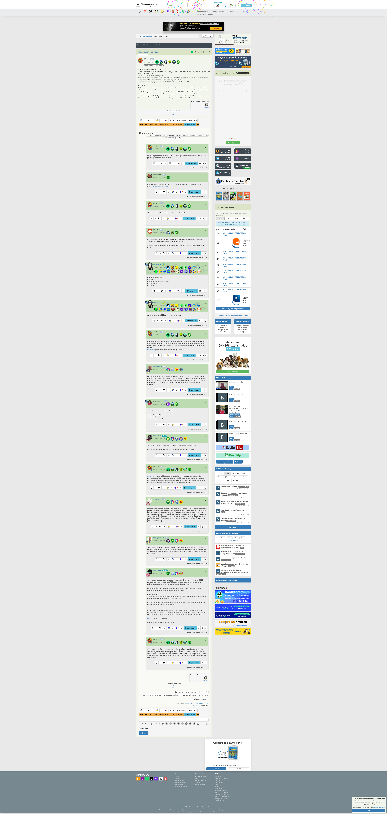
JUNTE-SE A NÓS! (233, 372)
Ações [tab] (234, 477)
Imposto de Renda (181, 787)
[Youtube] (165, 778)
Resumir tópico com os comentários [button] (187, 692)
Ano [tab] (238, 473)
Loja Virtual (218, 776)
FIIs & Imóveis (179, 780)
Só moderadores (174, 135)
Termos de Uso (219, 801)
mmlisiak (158, 366)
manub (157, 499)
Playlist (238, 462)
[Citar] (197, 124)
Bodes (230, 462)
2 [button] (168, 192)
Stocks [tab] (245, 477)
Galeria (158, 45)
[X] (161, 778)
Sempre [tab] (220, 477)
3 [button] (152, 120)
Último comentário (202, 135)
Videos (221, 462)
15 (191, 52)
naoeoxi (157, 175)
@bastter (150, 350)
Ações (177, 776)
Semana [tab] (227, 473)
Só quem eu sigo (152, 135)
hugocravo (158, 401)
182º (165, 436)
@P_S (149, 618)
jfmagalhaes (159, 538)
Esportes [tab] (235, 480)
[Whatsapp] (147, 778)
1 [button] (144, 120)
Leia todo (239, 131)
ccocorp (157, 570)
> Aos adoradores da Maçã (201, 703)
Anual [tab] (243, 473)
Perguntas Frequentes (222, 778)
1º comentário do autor (187, 135)
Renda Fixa (179, 785)
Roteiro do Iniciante (201, 776)
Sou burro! (144, 728)
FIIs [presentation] (229, 218)
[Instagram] (142, 778)
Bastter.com (181, 807)
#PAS (196, 778)
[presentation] (142, 723)
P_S (146, 59)
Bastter (157, 264)
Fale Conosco (219, 782)
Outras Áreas (232, 540)
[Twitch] (156, 778)
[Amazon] (138, 778)
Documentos (150, 45)
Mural (138, 45)
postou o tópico (234, 547)
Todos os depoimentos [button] (233, 143)
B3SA (236, 304)
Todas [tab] (222, 538)
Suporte (217, 780)
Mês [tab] (233, 473)
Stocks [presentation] (237, 218)
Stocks (177, 778)
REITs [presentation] (245, 218)
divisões (247, 167)
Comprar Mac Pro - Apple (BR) (162, 186)
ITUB (236, 247)
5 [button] (160, 390)
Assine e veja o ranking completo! (233, 309)
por (235, 488)
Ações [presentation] (220, 218)
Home (139, 36)
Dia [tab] (221, 473)
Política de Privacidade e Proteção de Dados (222, 798)
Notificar (205, 695)
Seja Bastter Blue (200, 785)
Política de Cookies (379, 807)
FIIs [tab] (240, 477)
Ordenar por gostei (173, 138)
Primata (157, 436)
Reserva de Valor (180, 782)
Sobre (216, 785)
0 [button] (161, 120)
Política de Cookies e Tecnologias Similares (222, 794)
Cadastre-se (247, 5)
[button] (138, 5)
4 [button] (157, 291)
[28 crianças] (217, 5)
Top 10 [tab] (228, 477)
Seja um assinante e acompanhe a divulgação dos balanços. (222, 329)
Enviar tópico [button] (204, 692)
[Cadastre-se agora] (193, 27)
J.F (156, 230)
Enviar (144, 733)
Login (238, 5)
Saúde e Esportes (200, 780)
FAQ (144, 45)
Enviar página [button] (208, 36)
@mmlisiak (151, 476)
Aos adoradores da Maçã (148, 51)
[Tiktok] (151, 778)
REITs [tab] (228, 480)
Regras (217, 787)
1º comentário (195, 695)
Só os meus (163, 135)
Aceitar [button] (369, 811)
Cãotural (197, 782)
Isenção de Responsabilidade (220, 790)
